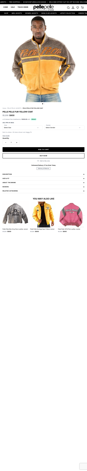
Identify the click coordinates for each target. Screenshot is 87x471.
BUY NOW (43, 156)
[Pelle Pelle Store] (43, 8)
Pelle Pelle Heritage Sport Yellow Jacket (42, 229)
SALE (13, 7)
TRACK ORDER (23, 7)
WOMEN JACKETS (31, 13)
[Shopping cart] (82, 7)
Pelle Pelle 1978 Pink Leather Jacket (69, 229)
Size (5, 125)
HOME (5, 7)
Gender (48, 125)
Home (4, 108)
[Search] (68, 7)
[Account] (73, 7)
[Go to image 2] (44, 103)
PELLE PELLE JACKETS (14, 108)
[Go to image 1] (42, 103)
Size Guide (6, 135)
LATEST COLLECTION (67, 13)
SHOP (6, 13)
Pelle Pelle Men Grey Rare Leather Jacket (15, 229)
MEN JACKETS (17, 13)
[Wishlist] (77, 7)
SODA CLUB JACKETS (49, 13)
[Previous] (2, 213)
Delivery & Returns (43, 168)
